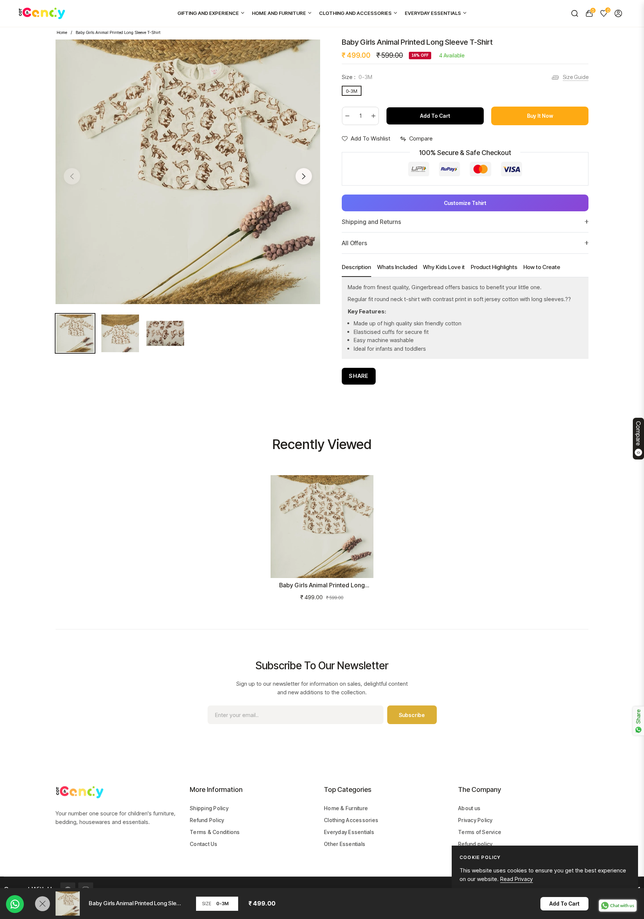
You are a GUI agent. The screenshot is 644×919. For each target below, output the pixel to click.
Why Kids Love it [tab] (444, 267)
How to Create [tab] (541, 267)
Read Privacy (516, 878)
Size (206, 903)
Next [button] (304, 176)
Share (359, 375)
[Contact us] (15, 904)
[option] (188, 172)
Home (62, 32)
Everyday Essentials (349, 832)
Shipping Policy (209, 808)
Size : (357, 76)
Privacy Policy (475, 820)
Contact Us (204, 844)
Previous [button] (72, 176)
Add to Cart (564, 903)
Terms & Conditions (215, 832)
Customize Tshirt (465, 203)
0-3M (351, 91)
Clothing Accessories (351, 820)
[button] (574, 13)
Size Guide (575, 77)
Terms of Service (479, 832)
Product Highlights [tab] (494, 267)
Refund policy (475, 844)
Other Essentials (344, 844)
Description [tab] (356, 267)
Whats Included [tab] (397, 267)
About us (469, 808)
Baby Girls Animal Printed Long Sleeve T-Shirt (322, 585)
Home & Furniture (346, 808)
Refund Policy (207, 820)
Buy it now (540, 116)
